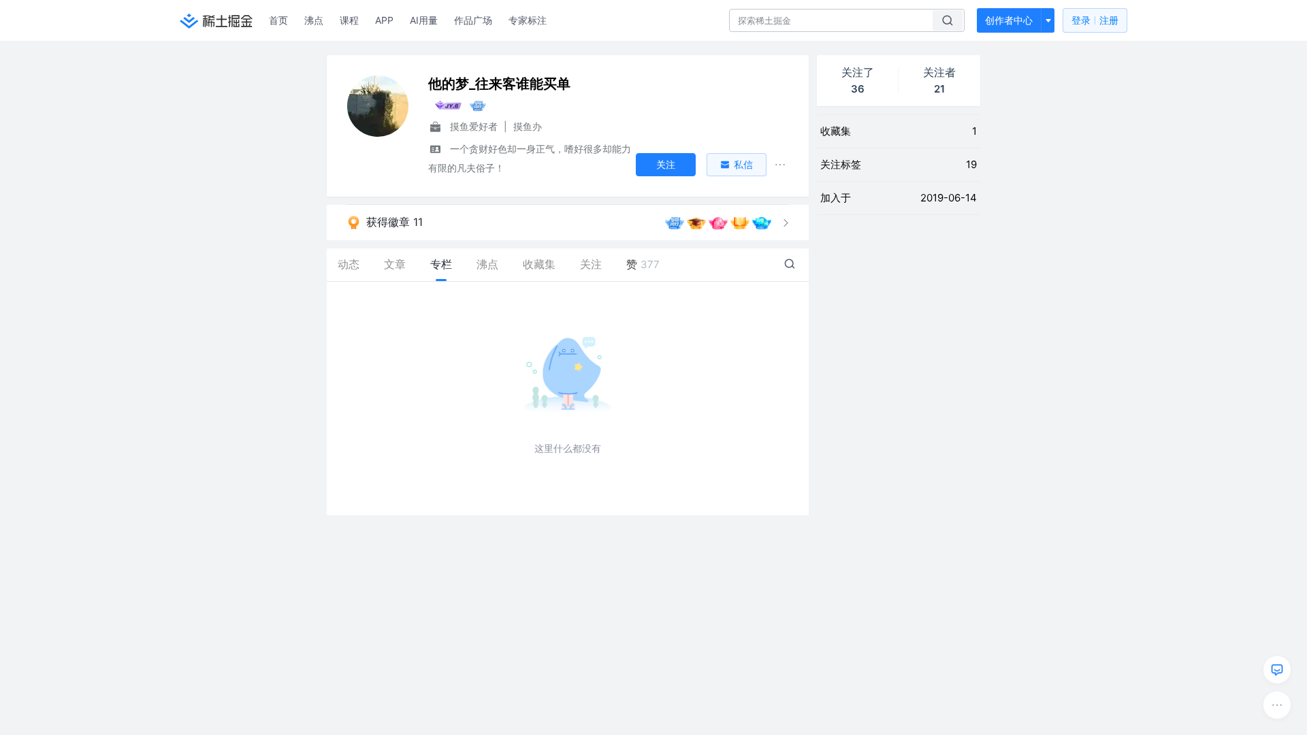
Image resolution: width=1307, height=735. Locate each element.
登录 (1094, 20)
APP (384, 20)
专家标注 (528, 20)
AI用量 (424, 20)
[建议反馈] (1277, 669)
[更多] (1277, 705)
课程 (349, 20)
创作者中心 (1009, 20)
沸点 (313, 20)
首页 (278, 20)
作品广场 (473, 20)
